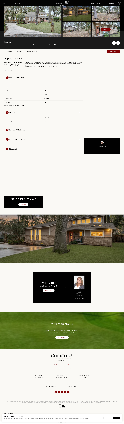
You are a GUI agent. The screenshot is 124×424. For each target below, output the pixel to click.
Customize (108, 418)
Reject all (100, 418)
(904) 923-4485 (68, 369)
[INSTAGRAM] (56, 392)
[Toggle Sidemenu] (119, 3)
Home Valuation (97, 3)
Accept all (116, 418)
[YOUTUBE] (59, 392)
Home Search (18, 3)
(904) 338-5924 (102, 146)
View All (105, 29)
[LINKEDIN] (65, 392)
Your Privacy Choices (62, 422)
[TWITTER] (62, 392)
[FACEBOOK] (68, 392)
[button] (113, 51)
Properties (7, 3)
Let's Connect (110, 3)
